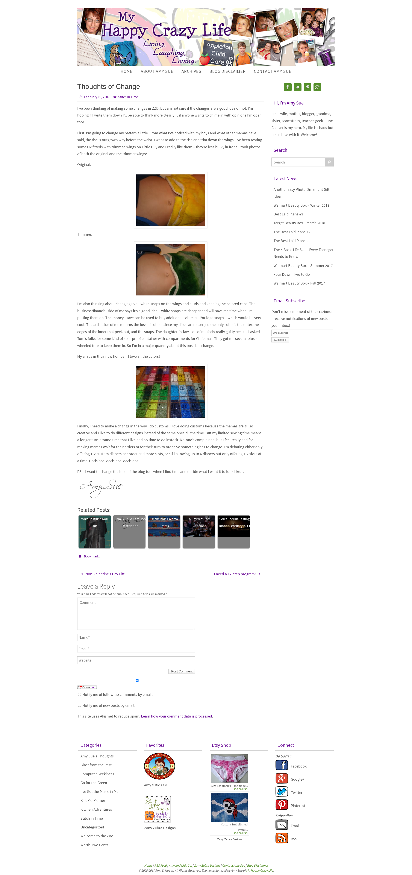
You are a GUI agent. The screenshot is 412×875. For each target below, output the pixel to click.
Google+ (297, 779)
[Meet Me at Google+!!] (281, 782)
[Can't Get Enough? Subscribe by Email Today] (281, 828)
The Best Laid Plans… (291, 240)
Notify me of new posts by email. (108, 705)
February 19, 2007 (97, 97)
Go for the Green (93, 782)
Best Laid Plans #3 (288, 214)
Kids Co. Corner (92, 800)
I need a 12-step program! (235, 573)
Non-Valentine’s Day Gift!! (106, 573)
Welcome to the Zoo (96, 835)
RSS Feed (160, 865)
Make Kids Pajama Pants (165, 522)
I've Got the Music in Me (99, 791)
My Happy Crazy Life (259, 870)
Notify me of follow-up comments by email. (117, 694)
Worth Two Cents (94, 844)
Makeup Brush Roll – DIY (95, 522)
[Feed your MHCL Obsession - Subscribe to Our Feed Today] (281, 842)
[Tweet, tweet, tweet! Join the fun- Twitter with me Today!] (281, 795)
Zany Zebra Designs (229, 839)
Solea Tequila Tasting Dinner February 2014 (234, 522)
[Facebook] (288, 87)
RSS (294, 838)
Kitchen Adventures (96, 809)
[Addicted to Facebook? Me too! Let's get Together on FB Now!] (281, 769)
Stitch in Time (128, 97)
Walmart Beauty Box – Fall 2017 (299, 283)
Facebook (299, 766)
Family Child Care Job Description (130, 522)
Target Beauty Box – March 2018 (299, 222)
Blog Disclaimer (257, 865)
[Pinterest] (307, 87)
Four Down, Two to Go (292, 274)
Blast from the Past (96, 764)
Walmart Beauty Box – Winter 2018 (301, 205)
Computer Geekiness (97, 773)
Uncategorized (92, 827)
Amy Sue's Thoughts (97, 756)
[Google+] (317, 87)
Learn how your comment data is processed (176, 716)
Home (148, 865)
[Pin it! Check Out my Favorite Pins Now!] (281, 808)
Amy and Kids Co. (180, 865)
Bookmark (91, 556)
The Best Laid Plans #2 (292, 231)
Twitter (296, 792)
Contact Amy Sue (233, 865)
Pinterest (298, 805)
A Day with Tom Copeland (200, 522)
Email (295, 825)
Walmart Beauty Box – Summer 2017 (303, 265)
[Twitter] (297, 87)
